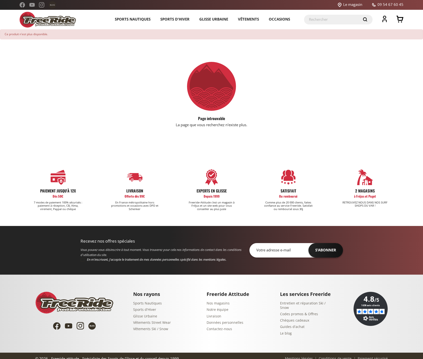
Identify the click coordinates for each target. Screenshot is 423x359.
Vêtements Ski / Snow (150, 329)
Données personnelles (225, 323)
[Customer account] (384, 21)
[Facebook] (22, 5)
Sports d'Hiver (144, 310)
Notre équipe (217, 310)
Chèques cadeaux (294, 320)
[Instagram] (41, 5)
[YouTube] (32, 5)
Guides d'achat (292, 327)
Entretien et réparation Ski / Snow (303, 305)
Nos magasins (218, 303)
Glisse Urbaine (145, 316)
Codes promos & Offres (299, 314)
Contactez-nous (219, 329)
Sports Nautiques (147, 303)
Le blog (286, 333)
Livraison (214, 316)
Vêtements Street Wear (152, 323)
